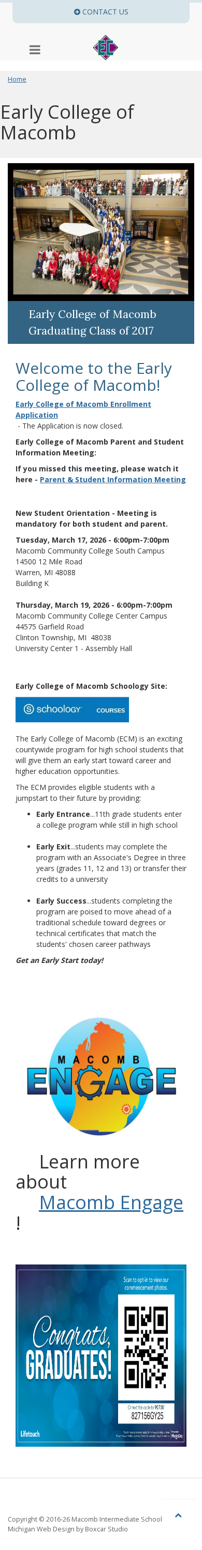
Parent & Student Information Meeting (113, 479)
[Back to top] (179, 1514)
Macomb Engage (111, 1202)
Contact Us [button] (135, 12)
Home (17, 79)
